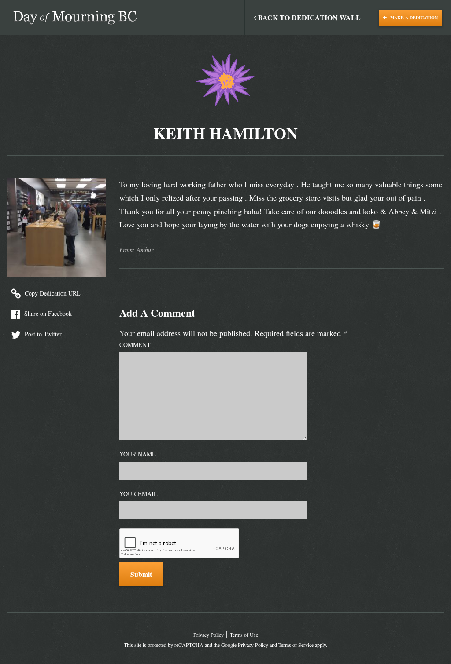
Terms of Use (244, 634)
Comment (135, 344)
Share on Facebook (47, 313)
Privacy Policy (208, 634)
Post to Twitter (42, 334)
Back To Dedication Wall (308, 17)
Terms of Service (296, 644)
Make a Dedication (413, 18)
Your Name (137, 454)
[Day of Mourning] (75, 18)
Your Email (138, 493)
